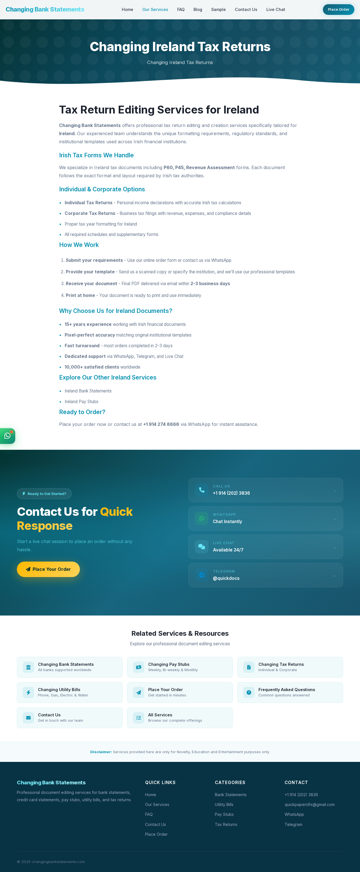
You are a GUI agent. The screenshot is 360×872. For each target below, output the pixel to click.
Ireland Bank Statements (88, 391)
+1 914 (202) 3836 (301, 794)
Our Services (155, 9)
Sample (218, 9)
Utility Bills (224, 804)
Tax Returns (226, 824)
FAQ (180, 9)
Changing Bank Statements (45, 9)
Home (127, 9)
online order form (160, 260)
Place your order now (82, 424)
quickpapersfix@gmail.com (310, 804)
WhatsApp (221, 260)
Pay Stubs (224, 814)
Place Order (338, 9)
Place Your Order (52, 569)
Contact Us (246, 9)
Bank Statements (231, 794)
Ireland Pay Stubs (81, 401)
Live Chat (275, 9)
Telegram (293, 824)
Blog (198, 9)
